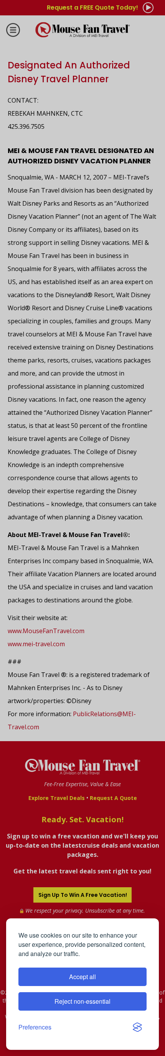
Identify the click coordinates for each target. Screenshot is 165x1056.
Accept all (82, 976)
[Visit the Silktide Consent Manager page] (137, 1027)
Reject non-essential (82, 1001)
